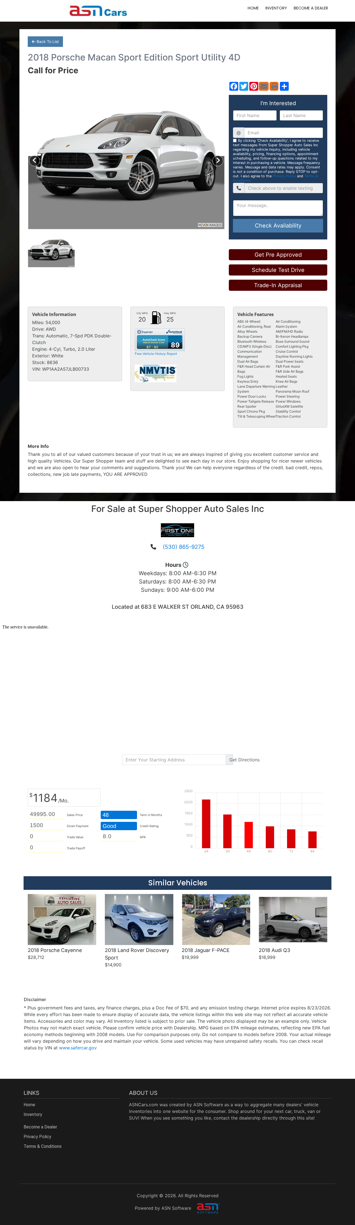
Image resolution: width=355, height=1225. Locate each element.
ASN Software (208, 1104)
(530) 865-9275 (183, 547)
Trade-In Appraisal (278, 285)
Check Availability (278, 225)
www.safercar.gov (78, 1047)
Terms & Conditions (43, 1146)
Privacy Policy (284, 176)
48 (106, 815)
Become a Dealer (311, 8)
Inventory (276, 8)
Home (253, 8)
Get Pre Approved (278, 254)
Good (110, 826)
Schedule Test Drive (278, 270)
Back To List (48, 41)
